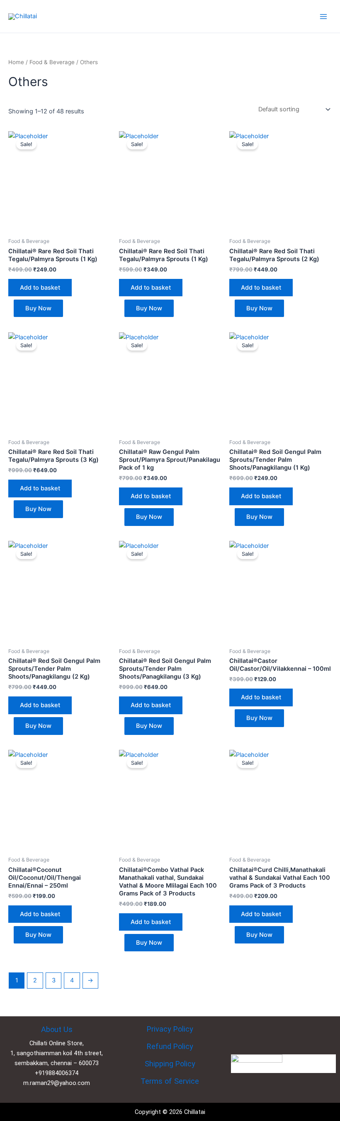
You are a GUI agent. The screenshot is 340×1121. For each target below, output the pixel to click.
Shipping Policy (170, 1063)
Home (16, 62)
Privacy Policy (170, 1029)
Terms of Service (170, 1081)
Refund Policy (170, 1046)
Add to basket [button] (40, 287)
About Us (57, 1029)
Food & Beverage (52, 62)
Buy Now (38, 308)
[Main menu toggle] (323, 16)
